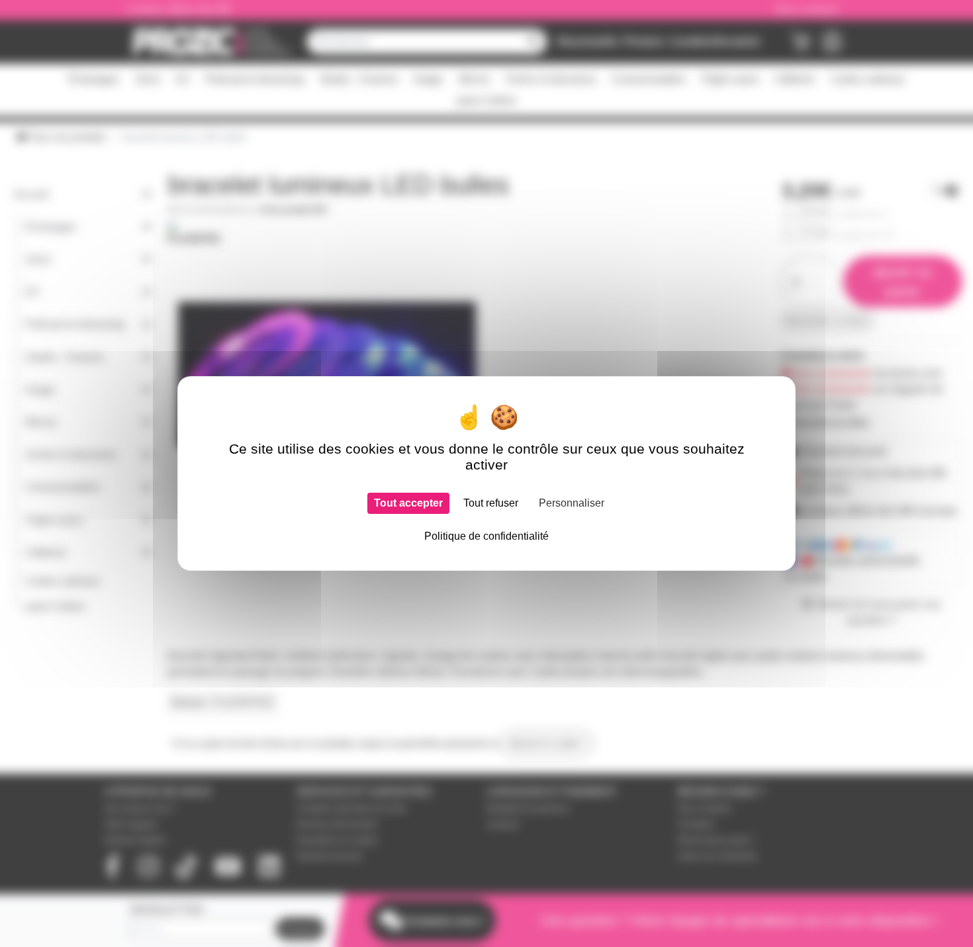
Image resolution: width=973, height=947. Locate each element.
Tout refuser (490, 503)
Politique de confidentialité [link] (486, 536)
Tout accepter (408, 503)
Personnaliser (571, 503)
